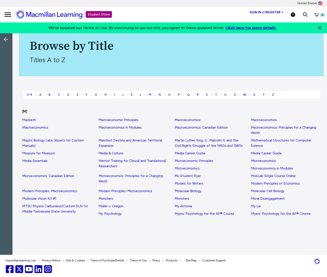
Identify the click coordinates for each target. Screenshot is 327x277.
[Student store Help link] (293, 14)
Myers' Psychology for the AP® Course (204, 214)
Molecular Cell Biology (268, 191)
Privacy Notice (51, 260)
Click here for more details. (251, 27)
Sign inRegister (265, 12)
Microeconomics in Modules (272, 168)
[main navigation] (8, 14)
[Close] (320, 27)
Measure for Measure (38, 153)
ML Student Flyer (188, 176)
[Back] (7, 69)
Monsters (106, 199)
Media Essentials (35, 161)
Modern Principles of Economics (275, 183)
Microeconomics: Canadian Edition (48, 176)
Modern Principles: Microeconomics (125, 191)
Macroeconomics (188, 120)
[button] (305, 14)
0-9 (29, 94)
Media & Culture (111, 153)
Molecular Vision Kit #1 (39, 199)
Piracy (156, 260)
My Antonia (183, 206)
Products (171, 260)
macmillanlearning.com (21, 260)
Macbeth (29, 120)
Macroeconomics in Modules (120, 128)
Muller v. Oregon (111, 206)
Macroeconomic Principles (118, 120)
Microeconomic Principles (194, 161)
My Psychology (110, 214)
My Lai (256, 206)
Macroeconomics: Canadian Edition (201, 128)
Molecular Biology (188, 191)
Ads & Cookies (75, 260)
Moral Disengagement (268, 199)
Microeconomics (263, 161)
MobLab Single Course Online (273, 176)
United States (307, 3)
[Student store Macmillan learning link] (52, 14)
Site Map (190, 260)
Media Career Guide (190, 153)
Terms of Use (138, 260)
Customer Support (214, 260)
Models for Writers (189, 183)
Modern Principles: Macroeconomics (49, 191)
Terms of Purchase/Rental (107, 260)
